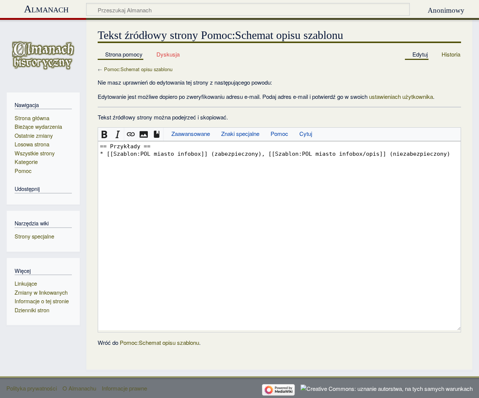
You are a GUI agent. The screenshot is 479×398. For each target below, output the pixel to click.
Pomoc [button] (279, 133)
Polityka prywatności (31, 388)
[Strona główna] (43, 55)
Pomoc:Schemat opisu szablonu (138, 69)
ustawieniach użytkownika (401, 96)
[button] (104, 134)
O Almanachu (79, 388)
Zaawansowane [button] (190, 133)
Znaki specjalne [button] (240, 133)
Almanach (46, 9)
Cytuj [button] (305, 133)
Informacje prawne (124, 388)
